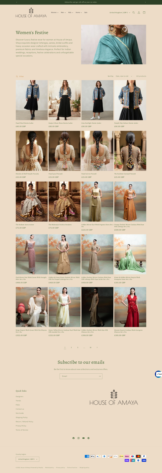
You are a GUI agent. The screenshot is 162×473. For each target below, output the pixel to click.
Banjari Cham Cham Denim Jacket (61, 123)
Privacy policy (60, 467)
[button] (133, 12)
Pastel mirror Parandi (89, 174)
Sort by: (110, 76)
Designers (19, 396)
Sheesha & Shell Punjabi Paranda (27, 174)
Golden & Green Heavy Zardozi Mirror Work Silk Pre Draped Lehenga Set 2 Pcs (64, 278)
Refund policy (49, 467)
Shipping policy (84, 467)
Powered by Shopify (37, 467)
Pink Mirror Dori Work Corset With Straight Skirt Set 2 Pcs (31, 278)
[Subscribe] (99, 376)
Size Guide (20, 413)
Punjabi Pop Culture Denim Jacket (126, 123)
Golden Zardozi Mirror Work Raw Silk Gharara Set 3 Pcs (94, 331)
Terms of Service (22, 430)
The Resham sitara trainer (25, 225)
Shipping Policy (22, 417)
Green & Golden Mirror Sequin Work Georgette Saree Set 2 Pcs (127, 278)
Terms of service (72, 467)
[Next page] (97, 347)
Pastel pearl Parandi (56, 174)
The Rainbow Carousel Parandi (125, 174)
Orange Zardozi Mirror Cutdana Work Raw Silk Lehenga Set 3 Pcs (129, 226)
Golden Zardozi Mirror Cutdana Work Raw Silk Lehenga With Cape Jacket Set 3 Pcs (96, 278)
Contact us (20, 409)
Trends (18, 401)
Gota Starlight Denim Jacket (91, 123)
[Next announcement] (145, 2)
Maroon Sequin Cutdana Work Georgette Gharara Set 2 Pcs (128, 331)
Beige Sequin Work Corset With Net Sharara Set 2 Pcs (31, 331)
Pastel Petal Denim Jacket (24, 123)
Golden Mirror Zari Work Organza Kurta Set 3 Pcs (97, 226)
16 (90, 347)
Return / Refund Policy (24, 421)
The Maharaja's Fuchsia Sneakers (60, 225)
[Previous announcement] (16, 2)
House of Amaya (26, 467)
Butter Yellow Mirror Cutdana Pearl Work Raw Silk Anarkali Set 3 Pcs (65, 331)
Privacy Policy (21, 426)
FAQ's (18, 405)
